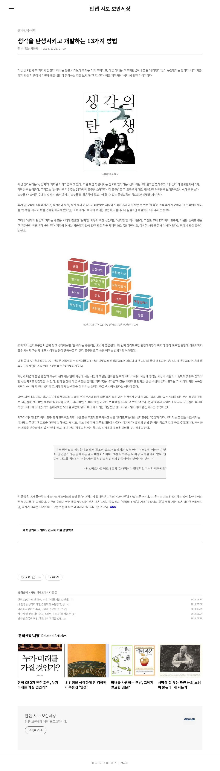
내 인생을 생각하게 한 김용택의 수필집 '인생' (41, 604)
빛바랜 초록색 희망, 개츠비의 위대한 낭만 (40, 618)
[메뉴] (11, 8)
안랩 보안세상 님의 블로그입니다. (46, 721)
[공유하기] (34, 577)
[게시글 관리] (39, 577)
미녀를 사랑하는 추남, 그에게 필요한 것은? (40, 609)
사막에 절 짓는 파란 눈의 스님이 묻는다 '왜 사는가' (44, 613)
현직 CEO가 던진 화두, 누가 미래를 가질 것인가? (43, 599)
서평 (33, 592)
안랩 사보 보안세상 (110, 8)
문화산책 (23, 592)
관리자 (124, 763)
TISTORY (111, 763)
